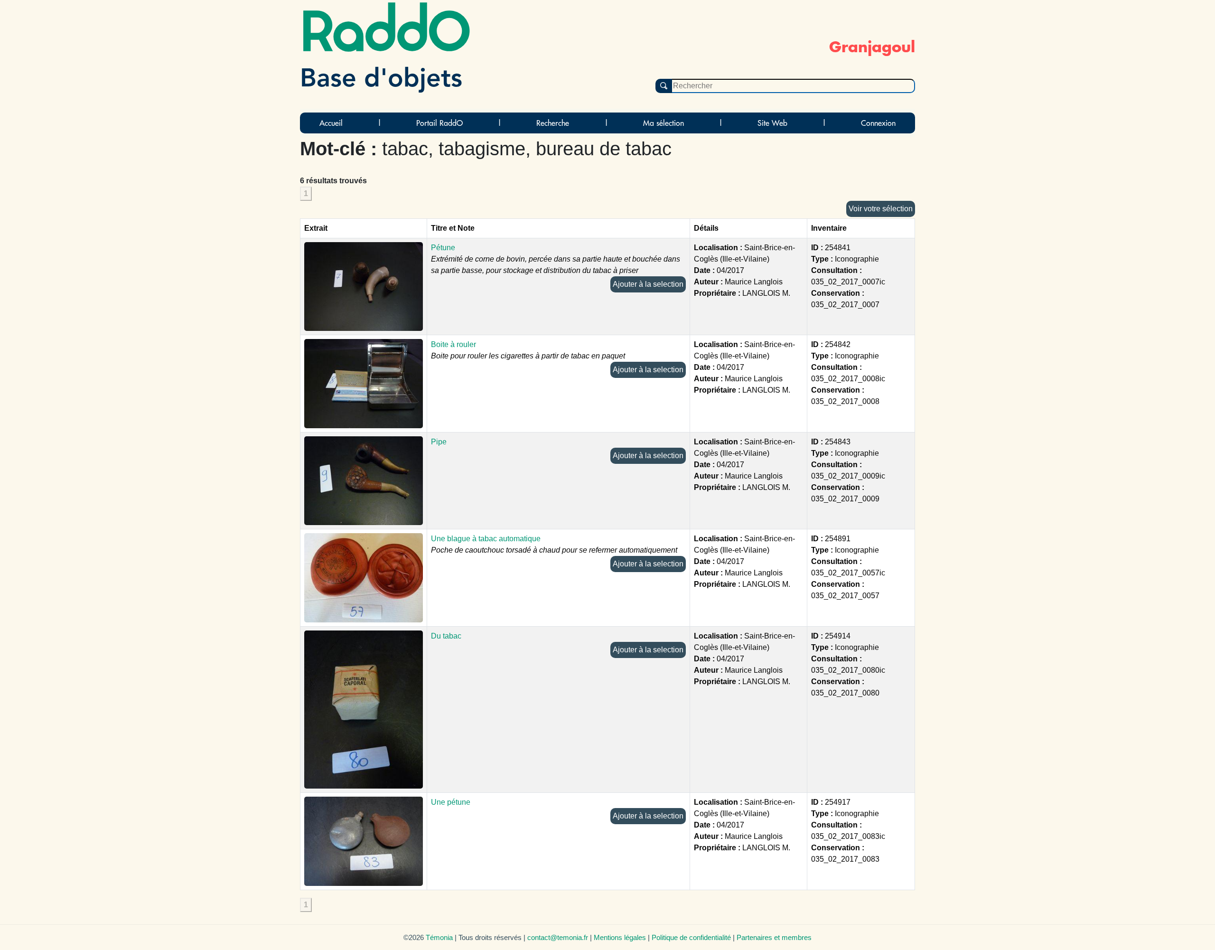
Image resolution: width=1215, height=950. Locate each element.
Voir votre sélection (881, 209)
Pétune (443, 248)
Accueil (331, 123)
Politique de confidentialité (691, 937)
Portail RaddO (439, 123)
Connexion (878, 123)
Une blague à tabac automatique (486, 539)
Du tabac (446, 636)
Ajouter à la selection (648, 284)
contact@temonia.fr (557, 937)
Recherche (552, 123)
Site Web (772, 123)
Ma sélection (663, 123)
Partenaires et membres (774, 937)
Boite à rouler (453, 344)
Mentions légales (620, 937)
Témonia (439, 937)
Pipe (439, 442)
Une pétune (450, 802)
